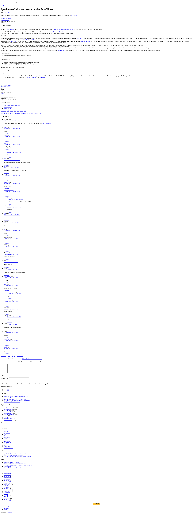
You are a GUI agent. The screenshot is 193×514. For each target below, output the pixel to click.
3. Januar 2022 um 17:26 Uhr (11, 238)
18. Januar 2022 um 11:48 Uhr (11, 324)
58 (14, 356)
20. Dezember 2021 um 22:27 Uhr (12, 215)
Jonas (5, 158)
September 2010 (7, 477)
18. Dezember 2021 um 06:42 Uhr (12, 175)
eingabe (11, 111)
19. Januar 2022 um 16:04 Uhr (14, 152)
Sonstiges (6, 444)
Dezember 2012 (7, 475)
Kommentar (4, 372)
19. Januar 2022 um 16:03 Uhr (11, 332)
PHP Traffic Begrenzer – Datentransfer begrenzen (29, 113)
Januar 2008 (6, 499)
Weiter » (21, 356)
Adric (5, 284)
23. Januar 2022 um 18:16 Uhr (14, 317)
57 (12, 356)
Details (2, 26)
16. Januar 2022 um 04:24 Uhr (11, 309)
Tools (5, 13)
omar (5, 135)
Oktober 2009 (7, 483)
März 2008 (6, 496)
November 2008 (7, 491)
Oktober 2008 (7, 492)
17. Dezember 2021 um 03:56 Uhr (12, 160)
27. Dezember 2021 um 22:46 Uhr (12, 222)
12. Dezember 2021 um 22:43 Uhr (12, 120)
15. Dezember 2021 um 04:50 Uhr (12, 136)
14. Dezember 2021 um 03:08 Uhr (12, 128)
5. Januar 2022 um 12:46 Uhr (11, 269)
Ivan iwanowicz (7, 299)
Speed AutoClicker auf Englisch (11, 462)
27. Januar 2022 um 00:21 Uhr (11, 348)
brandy (5, 347)
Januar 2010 (6, 480)
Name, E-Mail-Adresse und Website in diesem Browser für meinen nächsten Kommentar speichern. (26, 384)
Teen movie (79, 38)
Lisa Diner (6, 182)
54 (8, 356)
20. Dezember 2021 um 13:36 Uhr (12, 191)
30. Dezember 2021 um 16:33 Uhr (12, 230)
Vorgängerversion (10, 29)
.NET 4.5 (42, 77)
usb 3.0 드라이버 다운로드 (27, 39)
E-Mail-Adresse (5, 378)
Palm (5, 439)
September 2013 (7, 473)
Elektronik (6, 435)
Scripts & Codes (7, 442)
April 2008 (6, 495)
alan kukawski (7, 276)
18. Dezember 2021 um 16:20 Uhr (12, 183)
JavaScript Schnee (8, 418)
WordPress (9, 512)
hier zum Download (32, 77)
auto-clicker (3, 111)
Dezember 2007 (7, 500)
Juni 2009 (6, 485)
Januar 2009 (6, 488)
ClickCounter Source (9, 414)
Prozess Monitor (7, 108)
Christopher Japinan (8, 190)
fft (4, 174)
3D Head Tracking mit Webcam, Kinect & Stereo (15, 463)
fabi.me (2, 5)
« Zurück (3, 356)
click (8, 111)
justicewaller (7, 339)
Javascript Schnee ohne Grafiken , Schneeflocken (15, 399)
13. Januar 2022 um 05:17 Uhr (14, 207)
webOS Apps (7, 446)
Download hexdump (85, 41)
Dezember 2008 (7, 490)
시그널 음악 (74, 15)
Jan (4, 229)
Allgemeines (7, 433)
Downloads (6, 506)
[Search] (16, 2)
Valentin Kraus (27, 359)
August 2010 (7, 479)
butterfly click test (46, 123)
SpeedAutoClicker (5, 20)
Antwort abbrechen (37, 359)
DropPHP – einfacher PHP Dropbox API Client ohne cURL (18, 456)
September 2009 (7, 484)
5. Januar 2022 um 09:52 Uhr (11, 262)
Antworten (6, 126)
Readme (6, 416)
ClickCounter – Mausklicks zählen (12, 105)
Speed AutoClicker (8, 409)
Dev (5, 434)
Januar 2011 (6, 476)
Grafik (5, 438)
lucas (5, 213)
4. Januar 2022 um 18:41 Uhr (11, 254)
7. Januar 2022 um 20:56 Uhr (11, 277)
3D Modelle (6, 431)
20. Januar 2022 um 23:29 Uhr (11, 340)
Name (2, 375)
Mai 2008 (6, 494)
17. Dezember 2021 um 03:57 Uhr (12, 167)
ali (4, 268)
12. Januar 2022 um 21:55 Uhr (11, 285)
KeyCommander (61, 50)
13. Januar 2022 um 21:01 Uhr (11, 301)
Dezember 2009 (7, 481)
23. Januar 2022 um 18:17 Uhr (14, 293)
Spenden (6, 509)
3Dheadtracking (7, 413)
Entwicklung (7, 437)
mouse (21, 111)
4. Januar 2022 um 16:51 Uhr (11, 246)
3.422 (8, 13)
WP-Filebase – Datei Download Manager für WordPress (17, 400)
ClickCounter (13, 41)
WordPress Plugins (8, 448)
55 (9, 356)
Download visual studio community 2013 (63, 29)
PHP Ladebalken (8, 420)
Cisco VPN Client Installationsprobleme (13, 455)
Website (2, 381)
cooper (5, 127)
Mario (5, 166)
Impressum (6, 508)
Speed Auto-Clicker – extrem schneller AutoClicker (16, 396)
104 (18, 356)
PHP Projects (7, 441)
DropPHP (6, 417)
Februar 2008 (7, 498)
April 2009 (6, 487)
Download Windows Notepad (56, 32)
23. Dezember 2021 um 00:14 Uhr (15, 199)
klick (15, 111)
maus (18, 111)
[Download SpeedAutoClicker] (6, 18)
